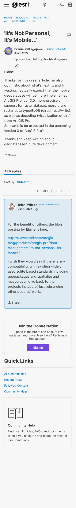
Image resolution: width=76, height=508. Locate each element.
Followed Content (16, 385)
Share (10, 155)
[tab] (13, 171)
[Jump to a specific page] (68, 191)
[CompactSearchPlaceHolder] (62, 4)
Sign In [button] (38, 347)
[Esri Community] (21, 4)
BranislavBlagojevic (28, 49)
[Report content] (69, 35)
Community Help (15, 391)
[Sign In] (70, 4)
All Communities (15, 373)
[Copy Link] (16, 66)
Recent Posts (13, 379)
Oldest (22, 182)
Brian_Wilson (27, 204)
